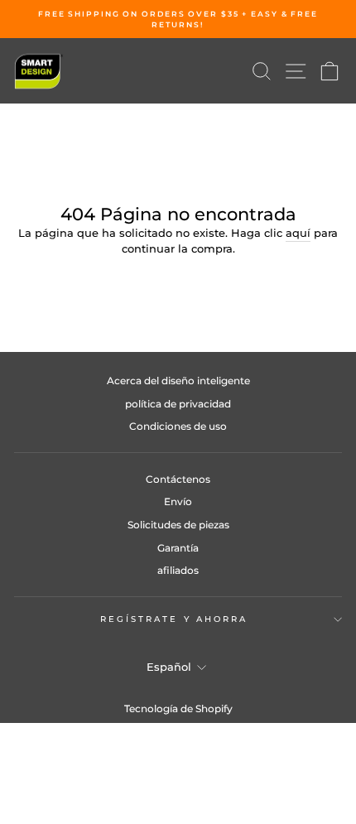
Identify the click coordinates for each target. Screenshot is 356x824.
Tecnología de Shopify (178, 708)
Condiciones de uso (178, 426)
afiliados (178, 570)
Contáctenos (178, 479)
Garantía (178, 548)
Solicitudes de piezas (178, 524)
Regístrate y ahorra (174, 619)
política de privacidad (178, 404)
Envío (178, 501)
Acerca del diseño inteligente (178, 380)
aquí (298, 233)
